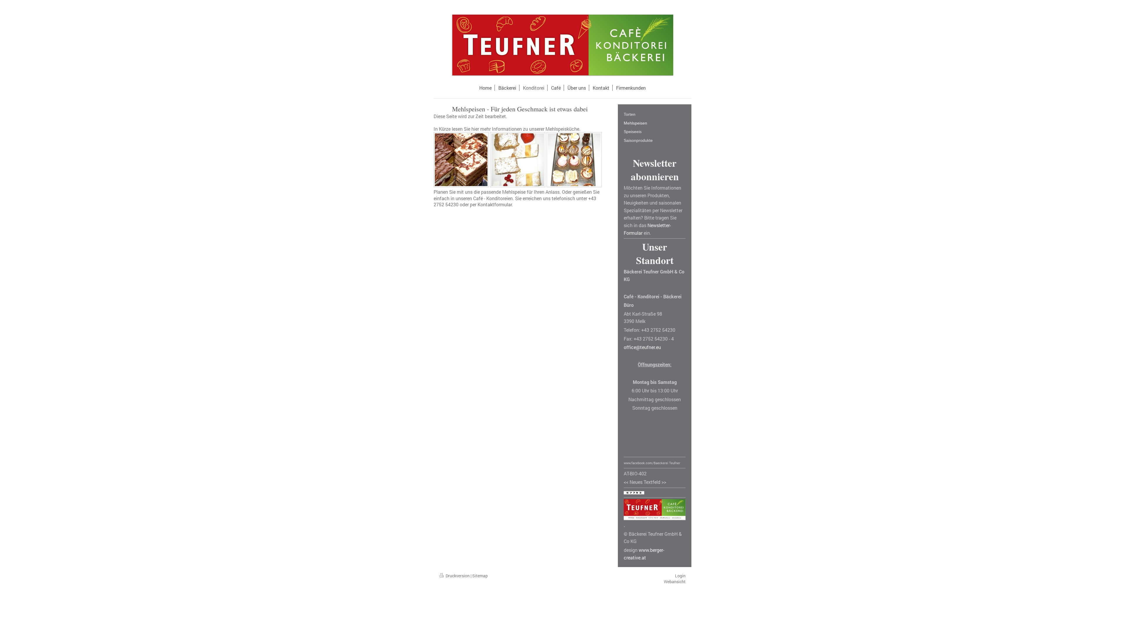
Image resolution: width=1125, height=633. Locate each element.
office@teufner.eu (642, 347)
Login (680, 575)
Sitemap (480, 575)
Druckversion (458, 575)
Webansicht (675, 581)
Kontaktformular (495, 204)
